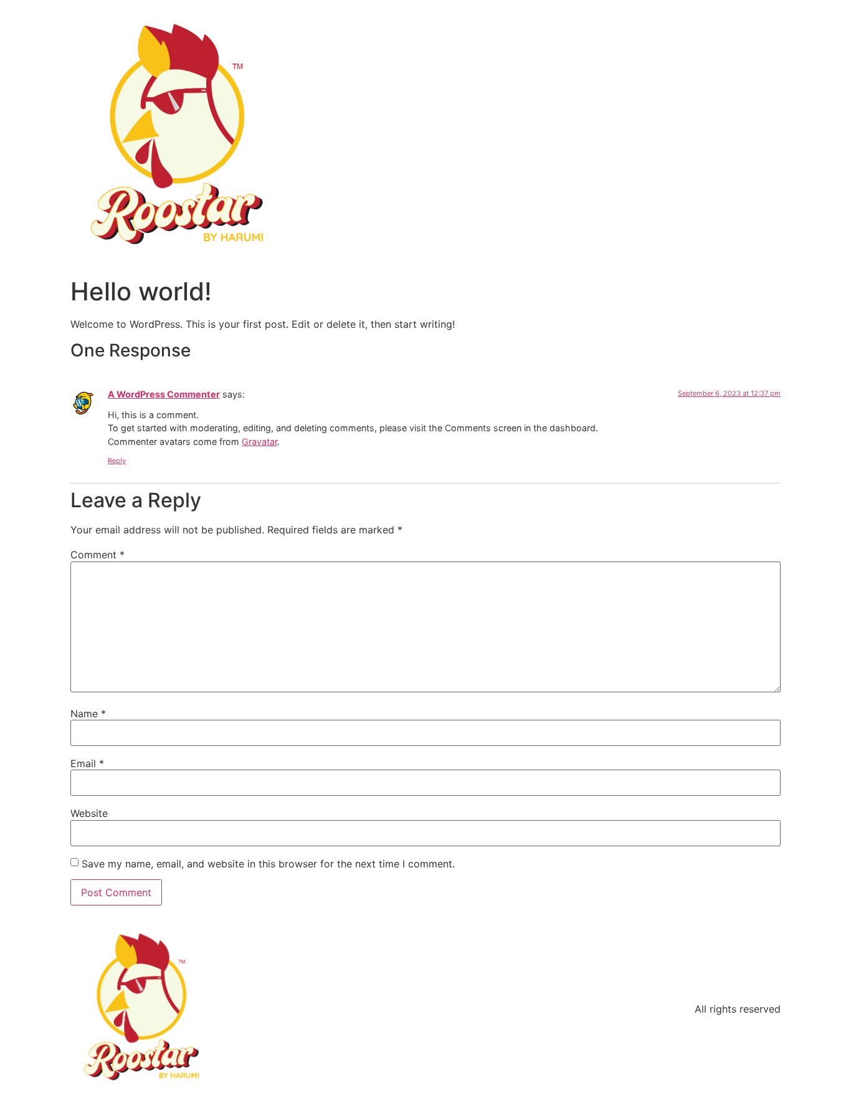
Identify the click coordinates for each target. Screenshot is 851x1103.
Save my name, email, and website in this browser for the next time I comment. (268, 864)
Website (89, 813)
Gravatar (259, 441)
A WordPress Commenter (164, 394)
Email (87, 763)
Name (88, 714)
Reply (117, 460)
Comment (97, 555)
